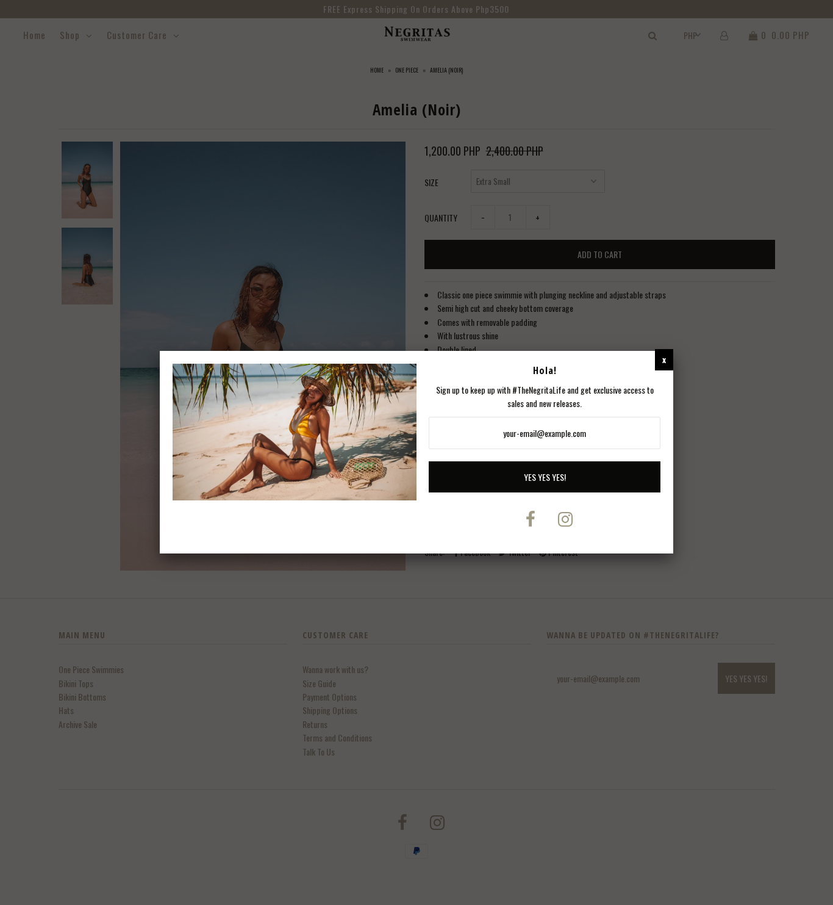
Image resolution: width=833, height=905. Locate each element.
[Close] (664, 359)
